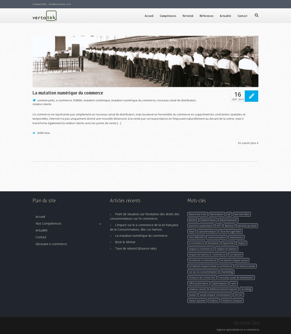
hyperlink (228, 243)
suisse (192, 294)
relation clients (42, 104)
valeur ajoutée (197, 300)
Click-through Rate (230, 231)
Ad (229, 214)
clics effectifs (196, 237)
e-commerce (64, 100)
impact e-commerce (201, 248)
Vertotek (188, 16)
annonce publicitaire (201, 225)
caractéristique (207, 231)
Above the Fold (197, 214)
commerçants (46, 100)
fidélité (77, 100)
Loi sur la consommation (203, 271)
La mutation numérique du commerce (68, 92)
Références (206, 16)
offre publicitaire (198, 283)
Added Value (208, 220)
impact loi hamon (227, 248)
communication (217, 237)
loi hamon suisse (245, 266)
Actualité (225, 16)
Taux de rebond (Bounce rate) (136, 248)
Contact (242, 16)
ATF (219, 225)
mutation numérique (97, 100)
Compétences (168, 16)
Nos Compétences (48, 223)
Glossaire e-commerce (51, 244)
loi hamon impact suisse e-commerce (210, 266)
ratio (233, 283)
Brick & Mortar (125, 242)
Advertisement (228, 220)
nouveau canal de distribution (176, 100)
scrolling (246, 289)
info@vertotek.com (60, 4)
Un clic (238, 294)
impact (242, 243)
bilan (191, 231)
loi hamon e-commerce (202, 260)
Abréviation (216, 214)
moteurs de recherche (202, 277)
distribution (236, 237)
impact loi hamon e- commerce (207, 254)
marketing (227, 271)
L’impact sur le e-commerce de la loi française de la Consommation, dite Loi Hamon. (144, 227)
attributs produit (247, 225)
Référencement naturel (223, 289)
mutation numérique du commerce (133, 100)
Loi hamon (235, 254)
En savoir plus (247, 142)
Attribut (229, 225)
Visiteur (214, 300)
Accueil (149, 16)
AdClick (193, 220)
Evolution (213, 243)
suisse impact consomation (215, 294)
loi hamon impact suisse (234, 260)
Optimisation (219, 283)
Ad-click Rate (242, 214)
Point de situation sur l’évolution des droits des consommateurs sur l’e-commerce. (144, 216)
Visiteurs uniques (232, 300)
